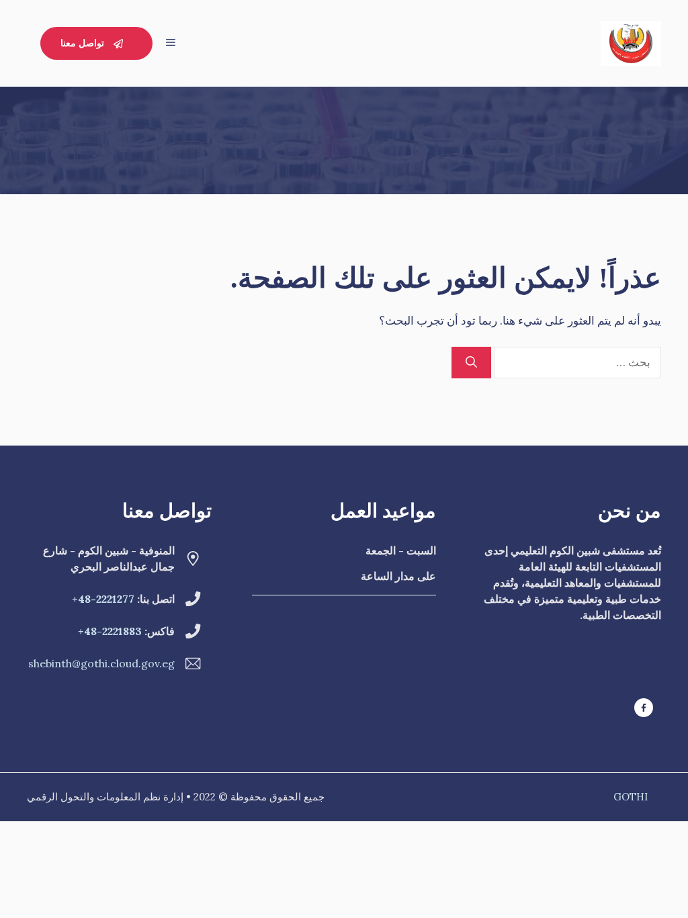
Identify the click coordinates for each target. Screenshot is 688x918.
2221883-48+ (110, 631)
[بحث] (471, 363)
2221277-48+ (103, 599)
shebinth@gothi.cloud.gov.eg (101, 663)
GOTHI (630, 796)
